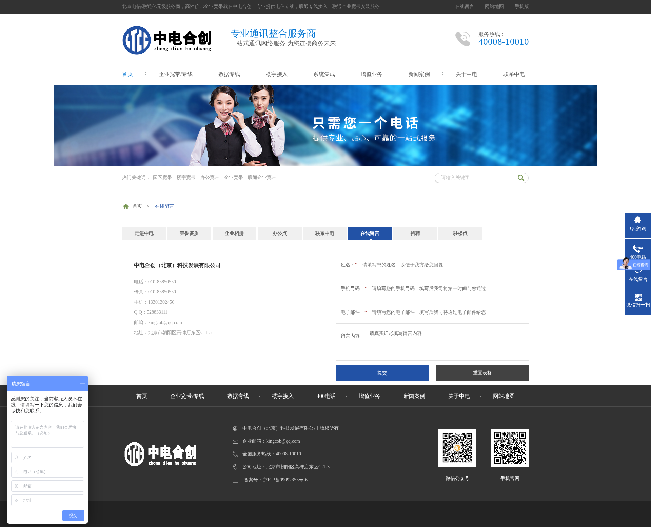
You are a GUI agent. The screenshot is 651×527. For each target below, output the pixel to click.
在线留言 (464, 6)
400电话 (326, 396)
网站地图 (494, 6)
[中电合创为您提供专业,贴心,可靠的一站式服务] (325, 164)
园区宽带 (162, 177)
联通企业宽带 (262, 177)
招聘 (415, 233)
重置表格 (482, 373)
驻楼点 (460, 233)
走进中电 (144, 233)
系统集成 (324, 74)
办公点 (280, 233)
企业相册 (234, 233)
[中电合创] (169, 53)
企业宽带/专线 (176, 74)
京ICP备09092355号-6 (285, 479)
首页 (127, 74)
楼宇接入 (277, 74)
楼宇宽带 (186, 177)
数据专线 (229, 74)
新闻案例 (419, 74)
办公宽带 (209, 177)
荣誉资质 (189, 233)
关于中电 (466, 74)
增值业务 (371, 74)
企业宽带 (233, 177)
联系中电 (514, 74)
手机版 (522, 6)
